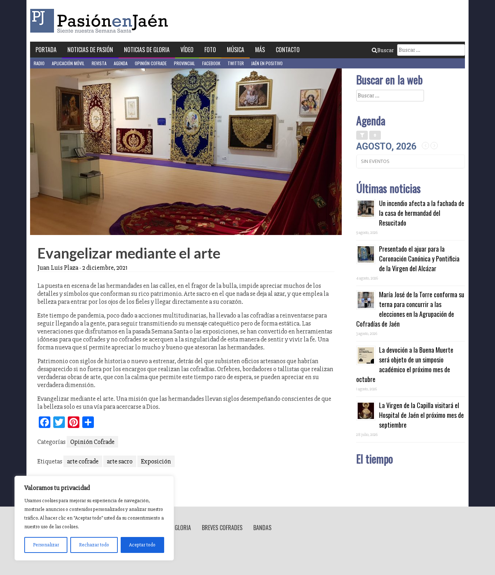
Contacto (288, 49)
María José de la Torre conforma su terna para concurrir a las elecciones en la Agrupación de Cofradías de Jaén (410, 309)
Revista (99, 63)
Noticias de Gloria (147, 49)
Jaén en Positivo (267, 63)
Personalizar (46, 545)
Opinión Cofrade (151, 63)
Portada (46, 49)
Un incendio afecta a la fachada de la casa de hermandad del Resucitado (421, 212)
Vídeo (187, 49)
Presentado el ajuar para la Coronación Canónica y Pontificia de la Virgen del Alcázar (419, 258)
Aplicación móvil (68, 63)
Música (235, 49)
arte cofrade (83, 461)
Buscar (385, 50)
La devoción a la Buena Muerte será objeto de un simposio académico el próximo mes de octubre (404, 364)
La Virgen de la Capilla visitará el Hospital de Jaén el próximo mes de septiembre (421, 414)
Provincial (184, 63)
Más (260, 49)
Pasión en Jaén (101, 20)
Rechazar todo (94, 545)
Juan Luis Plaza (57, 268)
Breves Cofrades (222, 527)
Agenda (121, 63)
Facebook (211, 63)
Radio (39, 63)
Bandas (262, 527)
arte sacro (120, 461)
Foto (210, 49)
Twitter (236, 63)
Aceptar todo (142, 545)
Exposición (156, 461)
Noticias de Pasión (90, 49)
